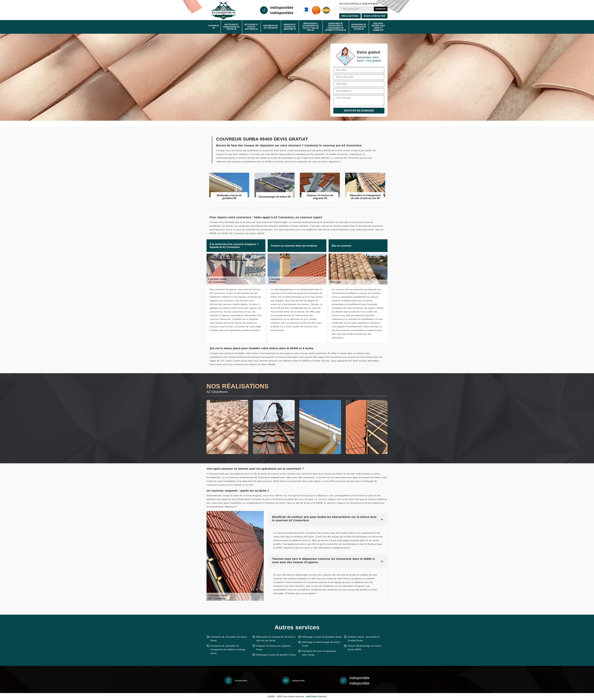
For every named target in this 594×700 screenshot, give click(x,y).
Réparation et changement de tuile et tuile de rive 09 (310, 26)
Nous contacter (374, 16)
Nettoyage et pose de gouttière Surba (276, 654)
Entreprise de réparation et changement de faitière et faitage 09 (335, 26)
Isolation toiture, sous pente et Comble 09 (378, 26)
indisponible (281, 7)
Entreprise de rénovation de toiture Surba (228, 639)
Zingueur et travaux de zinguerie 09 (290, 26)
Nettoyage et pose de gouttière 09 (251, 26)
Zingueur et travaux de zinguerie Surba (273, 648)
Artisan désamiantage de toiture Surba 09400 (364, 648)
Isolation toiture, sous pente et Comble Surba (364, 639)
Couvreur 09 (213, 27)
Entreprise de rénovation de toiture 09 (358, 26)
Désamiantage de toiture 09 (270, 27)
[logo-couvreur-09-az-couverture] (224, 10)
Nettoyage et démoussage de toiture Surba (321, 644)
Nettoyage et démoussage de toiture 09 (231, 26)
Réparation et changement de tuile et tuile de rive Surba (275, 639)
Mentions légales (316, 697)
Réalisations (350, 16)
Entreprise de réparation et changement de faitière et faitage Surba (227, 649)
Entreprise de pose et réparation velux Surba (319, 653)
